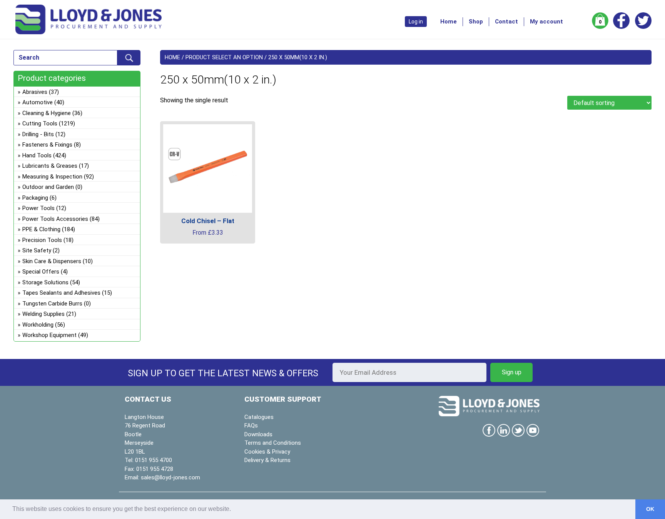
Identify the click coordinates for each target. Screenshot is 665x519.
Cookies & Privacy (267, 451)
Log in (416, 21)
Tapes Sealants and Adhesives (61, 292)
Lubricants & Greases (49, 165)
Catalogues (259, 417)
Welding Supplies (43, 313)
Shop (476, 21)
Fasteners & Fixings (47, 144)
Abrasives (34, 91)
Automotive (37, 102)
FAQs (251, 425)
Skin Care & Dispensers (51, 261)
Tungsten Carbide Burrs (52, 303)
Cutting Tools (39, 123)
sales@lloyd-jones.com (170, 477)
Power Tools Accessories (55, 218)
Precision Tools (42, 240)
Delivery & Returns (267, 460)
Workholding (37, 324)
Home (448, 21)
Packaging (35, 197)
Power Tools (38, 208)
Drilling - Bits (38, 134)
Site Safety (36, 250)
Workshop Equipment (49, 335)
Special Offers (40, 271)
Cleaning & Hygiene (46, 113)
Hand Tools (37, 155)
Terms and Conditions (272, 442)
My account (546, 21)
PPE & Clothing (41, 229)
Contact (506, 21)
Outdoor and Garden (48, 187)
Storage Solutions (45, 282)
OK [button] (650, 509)
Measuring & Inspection (52, 176)
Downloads (258, 434)
